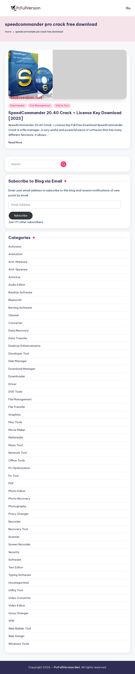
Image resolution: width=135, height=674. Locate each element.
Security (13, 552)
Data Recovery (18, 330)
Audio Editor (16, 284)
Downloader (17, 105)
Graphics (14, 414)
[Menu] (128, 8)
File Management (40, 105)
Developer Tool (18, 353)
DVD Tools (15, 391)
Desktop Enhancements (24, 346)
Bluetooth (15, 300)
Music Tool (15, 445)
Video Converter (19, 598)
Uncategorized (18, 582)
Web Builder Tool (19, 628)
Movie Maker (16, 430)
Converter (15, 323)
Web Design (16, 636)
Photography (17, 506)
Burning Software (20, 307)
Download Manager (21, 369)
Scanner (14, 537)
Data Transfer (17, 338)
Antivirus (14, 277)
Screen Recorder (19, 544)
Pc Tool (13, 476)
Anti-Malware (17, 262)
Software (14, 559)
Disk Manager (17, 361)
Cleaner (13, 315)
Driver (12, 384)
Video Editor (16, 605)
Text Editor (15, 567)
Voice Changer (18, 613)
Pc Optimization (19, 468)
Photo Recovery (19, 498)
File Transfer (16, 407)
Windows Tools (18, 644)
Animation (15, 254)
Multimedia (15, 437)
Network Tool (17, 453)
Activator (15, 246)
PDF (11, 483)
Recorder (14, 521)
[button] (63, 164)
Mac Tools (15, 422)
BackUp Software (20, 292)
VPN (11, 621)
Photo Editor (17, 491)
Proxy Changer (18, 514)
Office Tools (16, 460)
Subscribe (20, 215)
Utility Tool (62, 105)
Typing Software (19, 575)
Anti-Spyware (17, 269)
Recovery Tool (18, 529)
